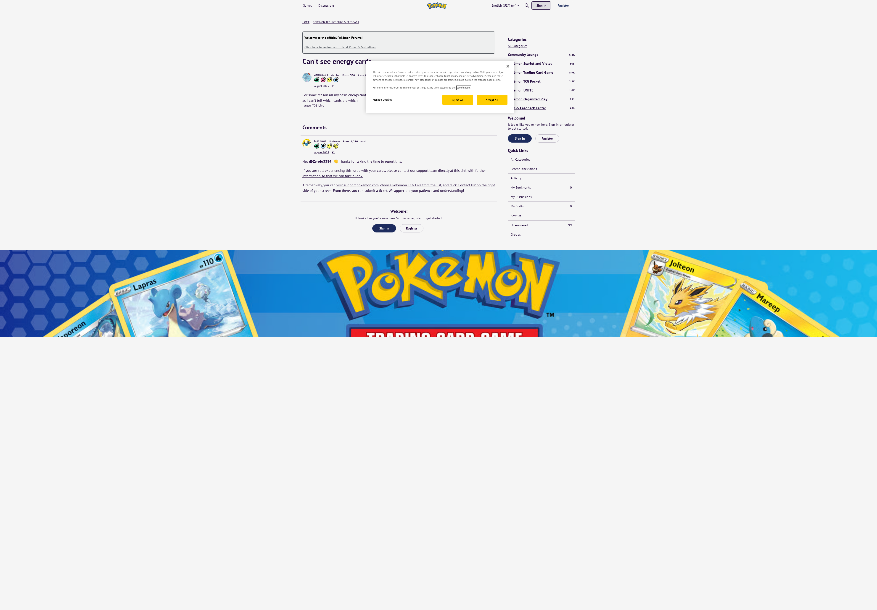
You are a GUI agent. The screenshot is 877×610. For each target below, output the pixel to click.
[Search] (527, 5)
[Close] (508, 66)
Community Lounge (541, 54)
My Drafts (541, 206)
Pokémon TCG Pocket (541, 81)
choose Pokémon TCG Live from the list (410, 185)
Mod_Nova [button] (320, 141)
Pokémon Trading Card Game (541, 72)
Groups (516, 234)
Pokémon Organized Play (541, 99)
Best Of (516, 216)
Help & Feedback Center (541, 108)
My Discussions (521, 197)
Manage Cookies (382, 100)
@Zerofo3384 (320, 161)
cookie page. (463, 87)
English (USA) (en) (503, 5)
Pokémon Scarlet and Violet (541, 63)
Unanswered (541, 225)
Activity (516, 178)
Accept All (492, 100)
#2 (333, 152)
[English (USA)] (436, 5)
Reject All (458, 100)
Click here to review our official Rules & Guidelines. (340, 47)
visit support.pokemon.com (357, 185)
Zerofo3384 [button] (321, 74)
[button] (307, 77)
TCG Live (318, 105)
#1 (333, 86)
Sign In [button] (384, 228)
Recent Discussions (524, 169)
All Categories (517, 46)
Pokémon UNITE (541, 90)
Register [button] (411, 228)
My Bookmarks (541, 187)
